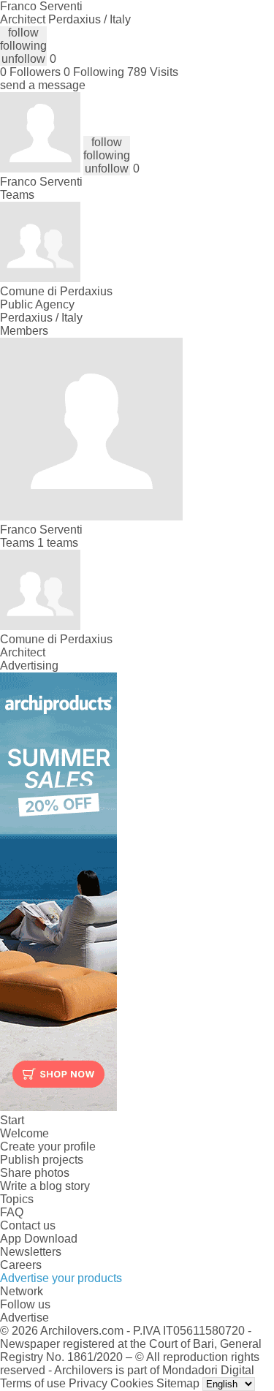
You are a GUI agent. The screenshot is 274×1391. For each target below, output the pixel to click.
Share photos (34, 1173)
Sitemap (177, 1383)
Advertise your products (61, 1278)
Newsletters (30, 1252)
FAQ (11, 1212)
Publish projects (41, 1159)
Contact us (28, 1225)
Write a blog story (45, 1186)
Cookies (131, 1383)
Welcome (24, 1133)
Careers (21, 1265)
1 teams (57, 543)
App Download (38, 1238)
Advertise (24, 1317)
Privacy (88, 1383)
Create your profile (48, 1146)
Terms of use (33, 1383)
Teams (17, 195)
